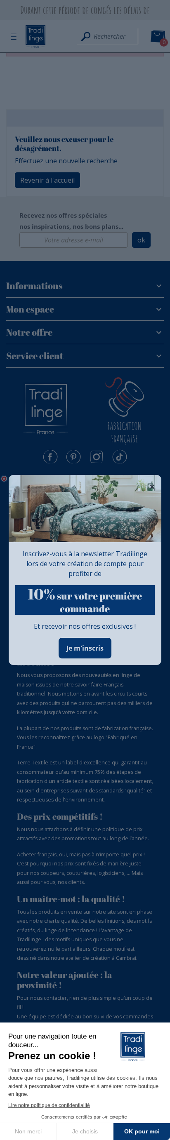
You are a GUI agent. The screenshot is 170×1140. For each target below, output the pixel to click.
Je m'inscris (85, 648)
